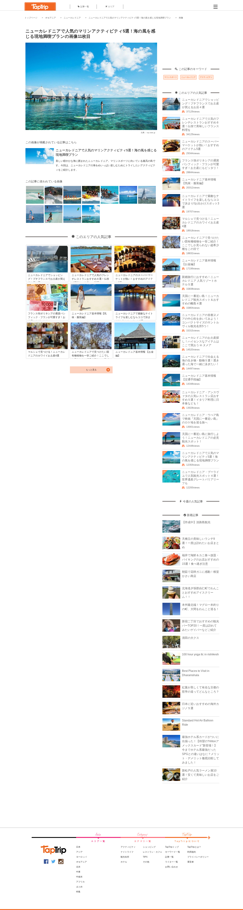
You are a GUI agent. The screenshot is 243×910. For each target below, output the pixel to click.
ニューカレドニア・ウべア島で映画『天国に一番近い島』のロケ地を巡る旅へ (200, 418)
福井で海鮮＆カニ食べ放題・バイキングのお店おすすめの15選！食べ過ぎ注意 (200, 559)
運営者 (190, 862)
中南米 (79, 877)
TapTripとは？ (194, 847)
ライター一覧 (171, 862)
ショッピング (149, 847)
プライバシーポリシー (198, 857)
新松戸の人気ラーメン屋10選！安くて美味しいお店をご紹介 (200, 775)
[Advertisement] (190, 45)
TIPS (145, 857)
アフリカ (80, 882)
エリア (111, 6)
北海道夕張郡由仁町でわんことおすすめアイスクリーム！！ (200, 592)
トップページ (31, 18)
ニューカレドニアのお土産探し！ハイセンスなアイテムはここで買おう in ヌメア (200, 341)
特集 (78, 891)
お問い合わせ (171, 867)
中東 (78, 872)
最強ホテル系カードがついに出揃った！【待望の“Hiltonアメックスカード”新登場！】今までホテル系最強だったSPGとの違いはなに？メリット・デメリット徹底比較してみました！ (200, 749)
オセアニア (50, 18)
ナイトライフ (127, 852)
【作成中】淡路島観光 (196, 522)
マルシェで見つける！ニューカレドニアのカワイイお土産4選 (200, 222)
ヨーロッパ (81, 857)
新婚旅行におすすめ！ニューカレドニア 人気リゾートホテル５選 (200, 280)
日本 (78, 847)
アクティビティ (206, 77)
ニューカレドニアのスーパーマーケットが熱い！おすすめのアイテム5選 (200, 145)
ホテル (124, 862)
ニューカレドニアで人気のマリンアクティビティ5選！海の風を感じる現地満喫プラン (130, 18)
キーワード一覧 (172, 852)
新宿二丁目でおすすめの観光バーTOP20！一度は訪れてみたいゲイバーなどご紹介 (200, 625)
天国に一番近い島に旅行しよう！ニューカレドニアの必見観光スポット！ (200, 437)
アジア (79, 852)
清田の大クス (190, 637)
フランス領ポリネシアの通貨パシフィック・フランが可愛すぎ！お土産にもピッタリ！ (200, 164)
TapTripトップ (172, 847)
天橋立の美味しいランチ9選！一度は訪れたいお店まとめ (200, 543)
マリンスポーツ (170, 77)
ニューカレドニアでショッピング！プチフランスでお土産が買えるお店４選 (200, 103)
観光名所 (125, 857)
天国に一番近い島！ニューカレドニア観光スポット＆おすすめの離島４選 (200, 299)
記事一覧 (84, 6)
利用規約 (191, 852)
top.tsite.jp (151, 133)
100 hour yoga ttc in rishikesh (200, 654)
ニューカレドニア (72, 18)
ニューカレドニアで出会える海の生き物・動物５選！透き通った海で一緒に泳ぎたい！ (200, 360)
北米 (78, 867)
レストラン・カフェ (152, 852)
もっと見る (91, 370)
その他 (146, 862)
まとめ (79, 886)
